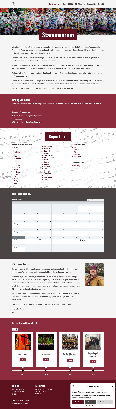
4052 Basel (15, 394)
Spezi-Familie (54, 4)
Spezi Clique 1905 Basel (18, 389)
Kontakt (101, 4)
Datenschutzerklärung (90, 406)
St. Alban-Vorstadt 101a (18, 392)
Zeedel (23, 360)
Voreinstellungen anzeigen (105, 402)
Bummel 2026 (68, 4)
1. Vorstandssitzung (42, 240)
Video (46, 360)
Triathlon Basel (81, 240)
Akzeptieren (78, 402)
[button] (112, 386)
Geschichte (91, 4)
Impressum (98, 406)
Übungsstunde (15, 224)
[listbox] (95, 200)
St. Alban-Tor (80, 4)
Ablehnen (90, 402)
